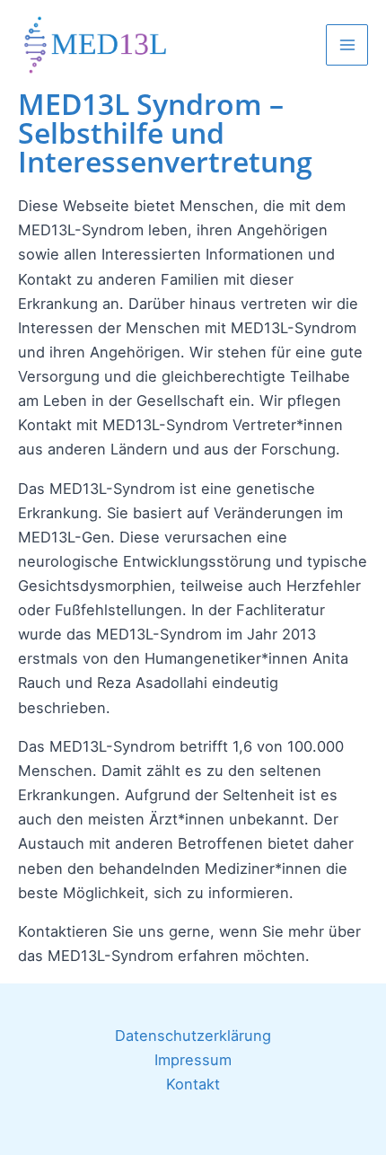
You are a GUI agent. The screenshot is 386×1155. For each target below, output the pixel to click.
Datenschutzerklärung (193, 1036)
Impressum (193, 1060)
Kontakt (193, 1084)
